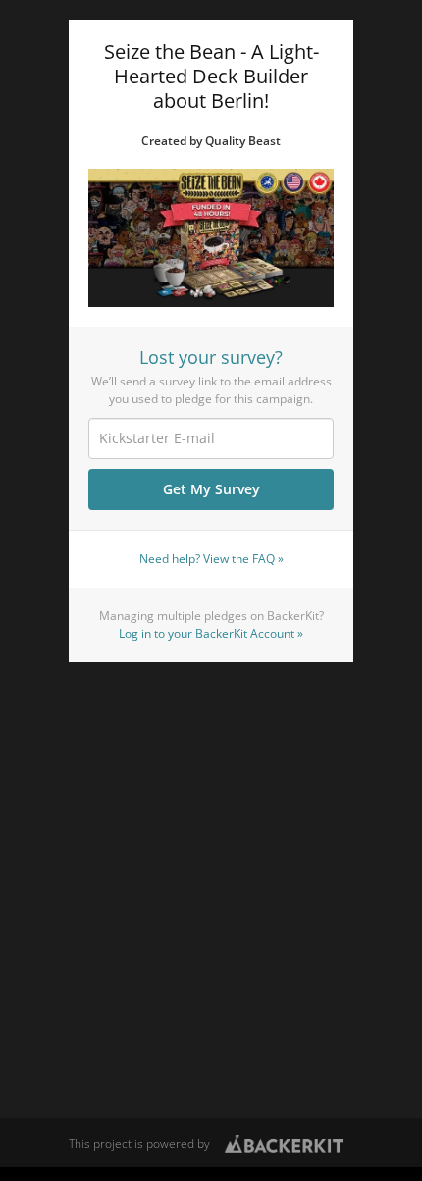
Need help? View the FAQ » (211, 558)
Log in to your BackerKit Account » (211, 633)
